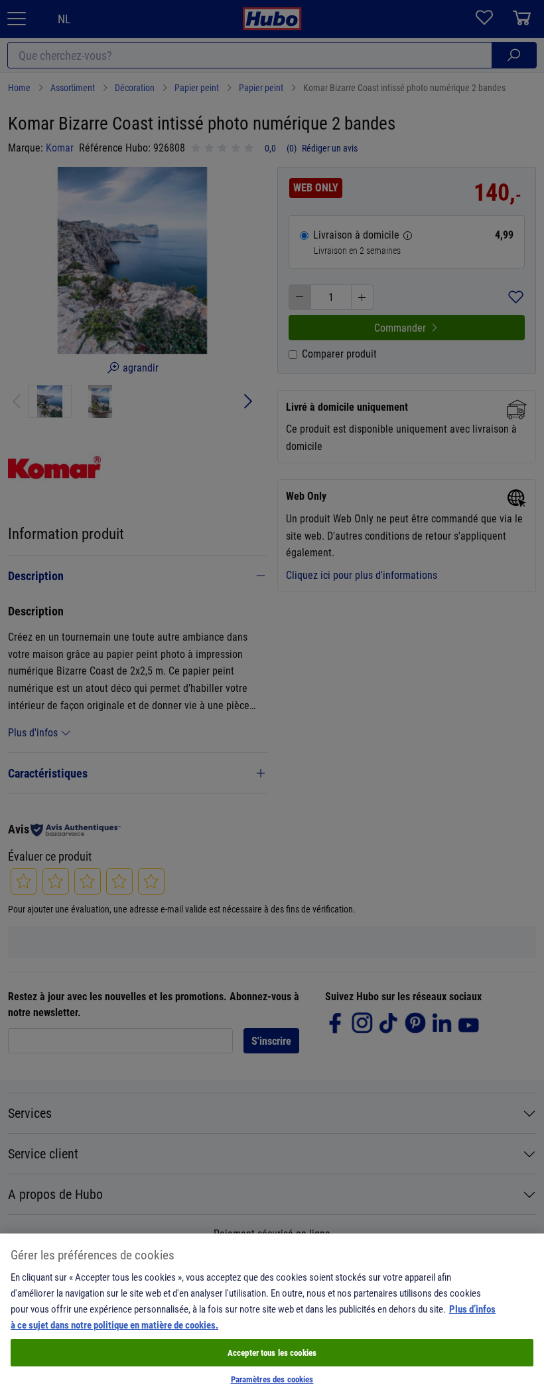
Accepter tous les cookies (272, 1352)
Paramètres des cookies (272, 1379)
